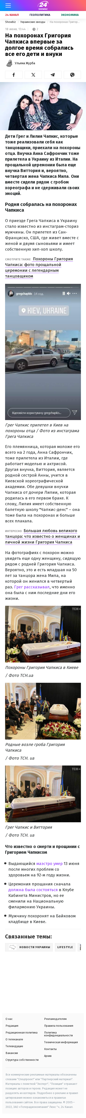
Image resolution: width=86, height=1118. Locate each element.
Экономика (70, 15)
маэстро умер (50, 863)
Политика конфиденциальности (58, 1034)
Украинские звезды (33, 21)
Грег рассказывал (32, 586)
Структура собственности (22, 1059)
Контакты (50, 1049)
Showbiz (11, 21)
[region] (36, 980)
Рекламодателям (55, 1019)
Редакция (12, 1025)
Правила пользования (58, 1025)
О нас (9, 1019)
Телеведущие (14, 1046)
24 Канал (12, 15)
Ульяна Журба (25, 63)
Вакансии (12, 1053)
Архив (48, 1055)
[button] (13, 75)
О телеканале (14, 1039)
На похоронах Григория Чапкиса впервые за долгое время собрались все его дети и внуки (65, 21)
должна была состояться (33, 889)
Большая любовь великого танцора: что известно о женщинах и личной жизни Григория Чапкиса (42, 536)
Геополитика (40, 15)
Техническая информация (61, 1042)
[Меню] (8, 5)
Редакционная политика (21, 1032)
